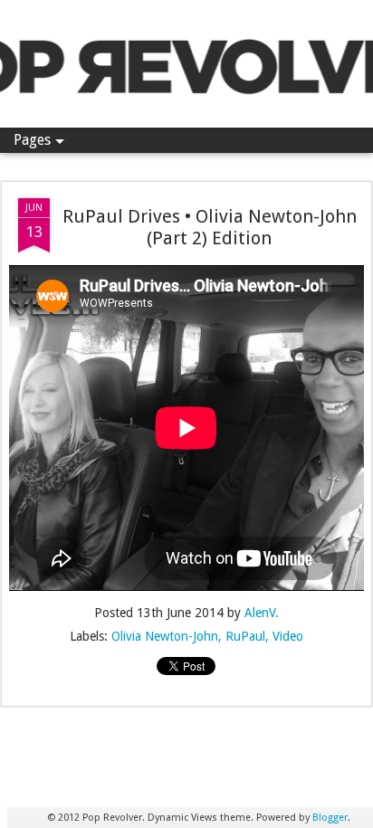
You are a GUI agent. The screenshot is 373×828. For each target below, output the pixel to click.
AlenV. (261, 612)
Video (288, 636)
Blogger (330, 817)
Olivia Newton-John (164, 636)
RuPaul (245, 636)
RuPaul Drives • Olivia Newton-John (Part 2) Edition (209, 227)
